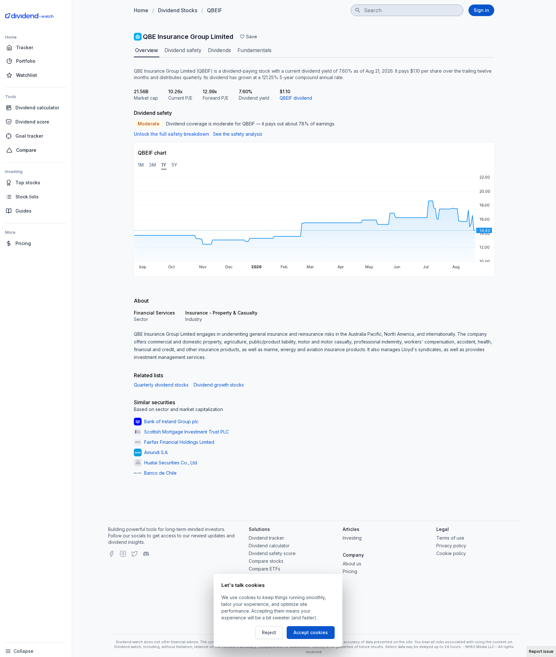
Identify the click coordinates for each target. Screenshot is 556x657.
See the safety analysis (237, 134)
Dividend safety (182, 50)
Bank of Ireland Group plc (171, 421)
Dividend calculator (269, 545)
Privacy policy (451, 545)
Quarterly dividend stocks (161, 385)
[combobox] (407, 10)
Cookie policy (451, 553)
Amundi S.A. (156, 452)
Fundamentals (254, 50)
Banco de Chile (160, 473)
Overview (146, 50)
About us (352, 563)
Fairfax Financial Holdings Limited (179, 442)
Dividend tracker (266, 538)
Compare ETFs (264, 568)
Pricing (350, 571)
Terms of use (450, 538)
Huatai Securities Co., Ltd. (171, 462)
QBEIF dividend (296, 98)
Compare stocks (266, 561)
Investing (352, 538)
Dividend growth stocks (219, 385)
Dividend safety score (272, 553)
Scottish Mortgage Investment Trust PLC (186, 431)
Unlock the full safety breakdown (171, 134)
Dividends (219, 50)
